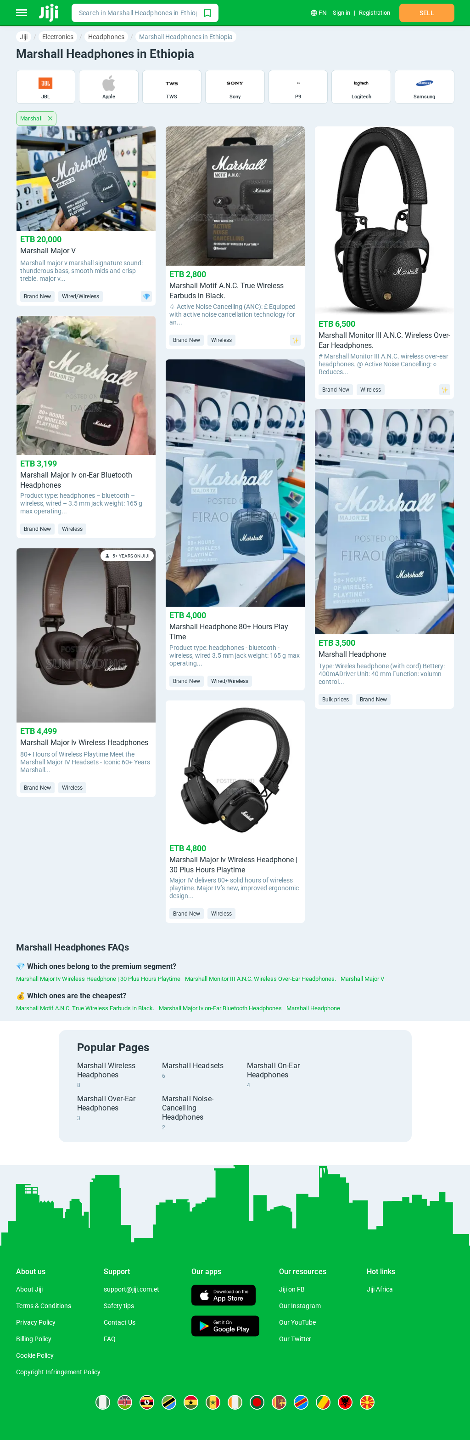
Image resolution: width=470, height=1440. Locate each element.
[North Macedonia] (367, 1402)
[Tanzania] (169, 1402)
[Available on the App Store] (223, 1296)
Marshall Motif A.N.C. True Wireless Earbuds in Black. (85, 1008)
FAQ (110, 1339)
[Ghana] (191, 1402)
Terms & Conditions (43, 1305)
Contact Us (119, 1322)
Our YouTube (297, 1322)
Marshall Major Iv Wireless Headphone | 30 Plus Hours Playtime (98, 978)
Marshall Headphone (313, 1008)
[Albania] (345, 1402)
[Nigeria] (102, 1402)
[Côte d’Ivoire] (235, 1402)
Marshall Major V (362, 978)
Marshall (32, 118)
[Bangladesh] (257, 1402)
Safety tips (119, 1305)
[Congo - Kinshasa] (301, 1402)
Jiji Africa (380, 1289)
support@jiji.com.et (131, 1289)
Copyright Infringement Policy (58, 1372)
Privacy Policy (36, 1322)
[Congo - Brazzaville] (323, 1402)
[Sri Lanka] (279, 1402)
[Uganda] (147, 1402)
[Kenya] (125, 1402)
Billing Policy (33, 1339)
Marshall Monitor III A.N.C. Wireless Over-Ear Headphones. (260, 978)
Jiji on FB (292, 1289)
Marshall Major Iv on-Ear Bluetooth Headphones (220, 1008)
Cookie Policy (35, 1355)
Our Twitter (295, 1339)
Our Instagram (300, 1305)
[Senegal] (213, 1402)
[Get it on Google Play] (225, 1327)
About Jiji (29, 1289)
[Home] (49, 13)
